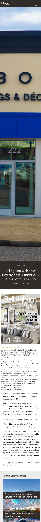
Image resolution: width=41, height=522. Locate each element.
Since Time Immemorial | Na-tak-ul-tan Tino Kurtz (19, 354)
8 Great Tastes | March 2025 (11, 387)
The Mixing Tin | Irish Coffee (11, 389)
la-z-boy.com (8, 465)
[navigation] (36, 5)
